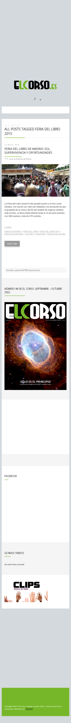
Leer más (12, 243)
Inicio (7, 126)
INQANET (29, 709)
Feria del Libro (30, 231)
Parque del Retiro (56, 234)
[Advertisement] (35, 38)
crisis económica (13, 231)
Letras (7, 227)
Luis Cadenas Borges (20, 159)
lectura (29, 234)
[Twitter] (39, 98)
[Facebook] (33, 98)
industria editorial (14, 234)
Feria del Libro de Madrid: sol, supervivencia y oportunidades (28, 151)
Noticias (15, 126)
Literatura (40, 234)
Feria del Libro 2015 (49, 231)
